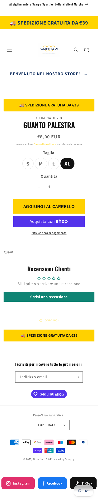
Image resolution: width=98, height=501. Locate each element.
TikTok (87, 483)
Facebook (52, 483)
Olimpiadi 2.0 (41, 459)
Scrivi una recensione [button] (49, 296)
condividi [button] (52, 320)
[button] (9, 50)
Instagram (21, 483)
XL (67, 163)
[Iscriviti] (77, 377)
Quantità (49, 176)
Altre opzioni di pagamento (49, 233)
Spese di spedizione (45, 144)
